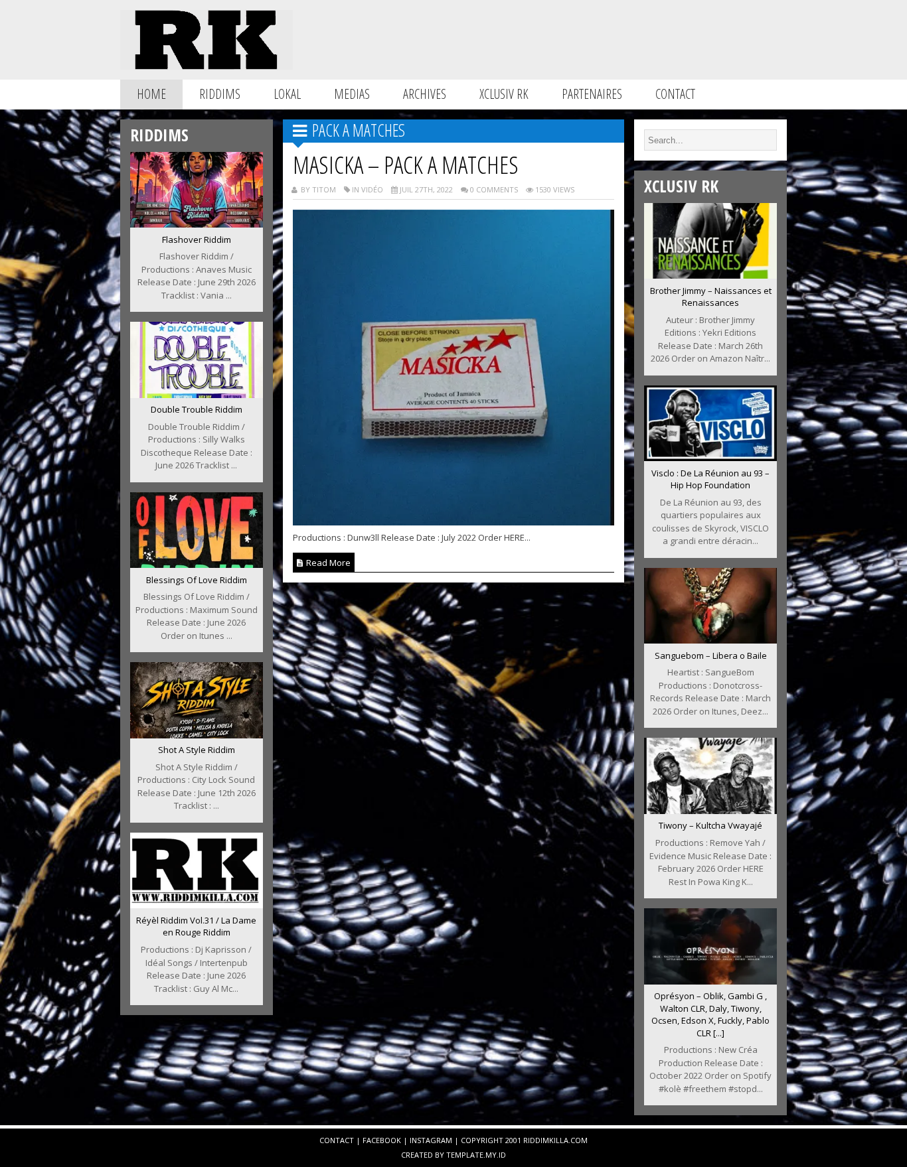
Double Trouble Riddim (196, 409)
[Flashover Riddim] (196, 223)
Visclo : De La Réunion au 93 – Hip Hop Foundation (710, 479)
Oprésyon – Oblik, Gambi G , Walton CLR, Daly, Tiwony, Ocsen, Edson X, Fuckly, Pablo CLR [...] (710, 1014)
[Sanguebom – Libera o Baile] (710, 639)
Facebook (382, 1140)
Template (464, 1155)
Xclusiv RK (504, 94)
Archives (424, 94)
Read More (327, 563)
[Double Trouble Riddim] (196, 394)
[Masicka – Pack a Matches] (454, 521)
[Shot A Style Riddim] (196, 734)
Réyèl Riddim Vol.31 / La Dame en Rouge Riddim (196, 926)
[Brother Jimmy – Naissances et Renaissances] (710, 274)
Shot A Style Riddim (196, 750)
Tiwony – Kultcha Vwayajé (710, 825)
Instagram (431, 1140)
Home (151, 94)
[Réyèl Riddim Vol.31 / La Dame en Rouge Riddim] (196, 904)
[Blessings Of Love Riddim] (196, 564)
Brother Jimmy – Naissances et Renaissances (711, 297)
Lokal (287, 94)
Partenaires (592, 94)
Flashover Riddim (196, 239)
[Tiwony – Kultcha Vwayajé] (710, 810)
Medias (352, 94)
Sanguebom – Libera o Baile (711, 655)
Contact (675, 94)
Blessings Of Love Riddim (196, 580)
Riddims (219, 94)
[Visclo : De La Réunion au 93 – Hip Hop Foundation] (710, 457)
